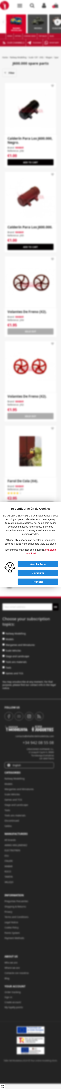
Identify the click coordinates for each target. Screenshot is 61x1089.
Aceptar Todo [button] (38, 564)
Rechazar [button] (38, 581)
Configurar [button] (38, 573)
